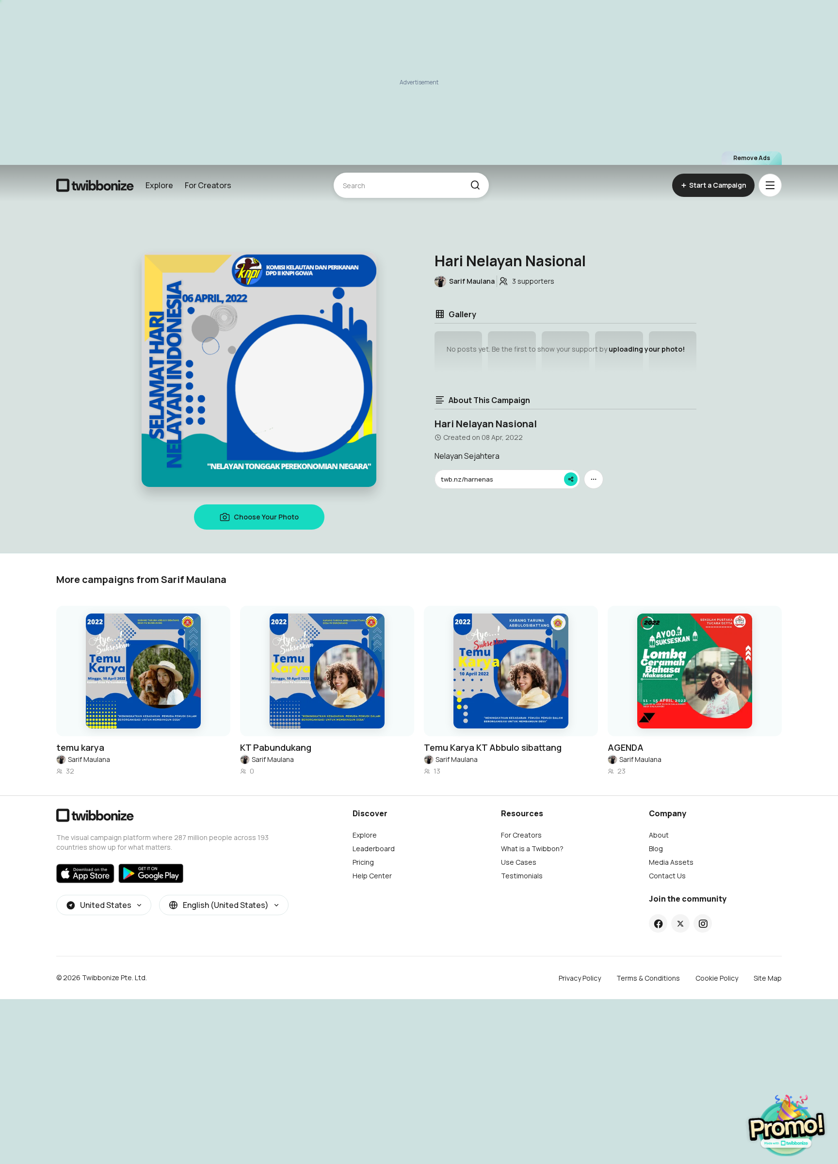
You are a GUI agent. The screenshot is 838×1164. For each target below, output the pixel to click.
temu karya (80, 747)
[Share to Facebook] (658, 923)
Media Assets (671, 862)
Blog (656, 848)
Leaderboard (374, 848)
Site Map (768, 978)
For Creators (208, 185)
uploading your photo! (647, 349)
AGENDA (626, 747)
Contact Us (667, 875)
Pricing (363, 862)
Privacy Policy (580, 978)
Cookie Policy (716, 978)
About (659, 835)
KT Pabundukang (275, 747)
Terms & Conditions (648, 978)
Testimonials (522, 875)
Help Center (372, 875)
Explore (159, 185)
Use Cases (518, 862)
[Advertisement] (419, 82)
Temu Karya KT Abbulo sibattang (493, 747)
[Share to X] (680, 923)
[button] (475, 185)
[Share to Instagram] (703, 923)
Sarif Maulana (89, 759)
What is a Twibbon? (532, 848)
